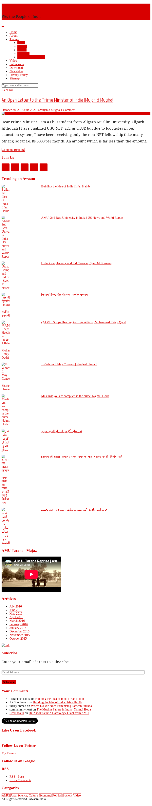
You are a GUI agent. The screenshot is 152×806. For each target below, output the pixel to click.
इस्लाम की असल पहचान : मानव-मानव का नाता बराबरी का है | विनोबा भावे (81, 456)
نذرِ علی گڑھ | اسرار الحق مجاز (61, 431)
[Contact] (44, 167)
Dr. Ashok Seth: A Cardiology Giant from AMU (59, 713)
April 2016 (16, 617)
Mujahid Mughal (50, 110)
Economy (23, 53)
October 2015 (18, 638)
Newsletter (16, 71)
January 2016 (18, 627)
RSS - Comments (20, 780)
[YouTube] (34, 167)
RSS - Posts (17, 776)
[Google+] (24, 167)
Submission (17, 64)
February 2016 (19, 624)
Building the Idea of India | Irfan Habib (65, 186)
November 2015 (20, 635)
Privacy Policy (19, 74)
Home (13, 32)
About (13, 35)
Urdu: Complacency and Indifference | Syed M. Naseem (76, 263)
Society (22, 46)
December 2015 (19, 631)
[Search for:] (20, 85)
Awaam (8, 7)
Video (13, 60)
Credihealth (17, 713)
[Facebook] (6, 167)
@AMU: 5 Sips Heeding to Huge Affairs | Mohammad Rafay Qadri (83, 322)
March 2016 (17, 620)
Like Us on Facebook (19, 730)
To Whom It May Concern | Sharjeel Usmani (69, 364)
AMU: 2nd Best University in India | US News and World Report (82, 217)
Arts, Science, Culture (31, 57)
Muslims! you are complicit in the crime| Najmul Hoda (75, 396)
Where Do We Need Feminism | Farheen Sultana (61, 706)
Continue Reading (13, 149)
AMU (21, 42)
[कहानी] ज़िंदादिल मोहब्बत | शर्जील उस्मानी (64, 294)
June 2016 (16, 610)
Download (16, 67)
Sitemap (15, 78)
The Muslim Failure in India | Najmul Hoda (64, 709)
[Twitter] (15, 167)
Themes (14, 39)
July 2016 (16, 606)
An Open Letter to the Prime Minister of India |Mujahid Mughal (57, 100)
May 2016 (16, 613)
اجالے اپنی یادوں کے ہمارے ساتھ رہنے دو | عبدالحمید (74, 509)
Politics (22, 50)
